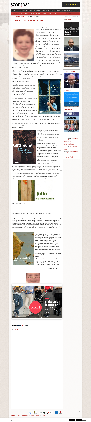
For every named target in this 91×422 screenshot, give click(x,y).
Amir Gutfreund (17, 21)
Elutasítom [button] (78, 420)
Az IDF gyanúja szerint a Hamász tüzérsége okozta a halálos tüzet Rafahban (71, 148)
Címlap (13, 16)
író (31, 27)
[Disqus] (37, 350)
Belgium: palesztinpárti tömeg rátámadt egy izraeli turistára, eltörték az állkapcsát (71, 153)
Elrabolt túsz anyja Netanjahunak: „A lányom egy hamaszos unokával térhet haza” (71, 140)
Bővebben (84, 420)
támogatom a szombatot (71, 4)
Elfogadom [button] (72, 420)
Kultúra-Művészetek (20, 16)
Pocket (22, 325)
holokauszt (24, 329)
